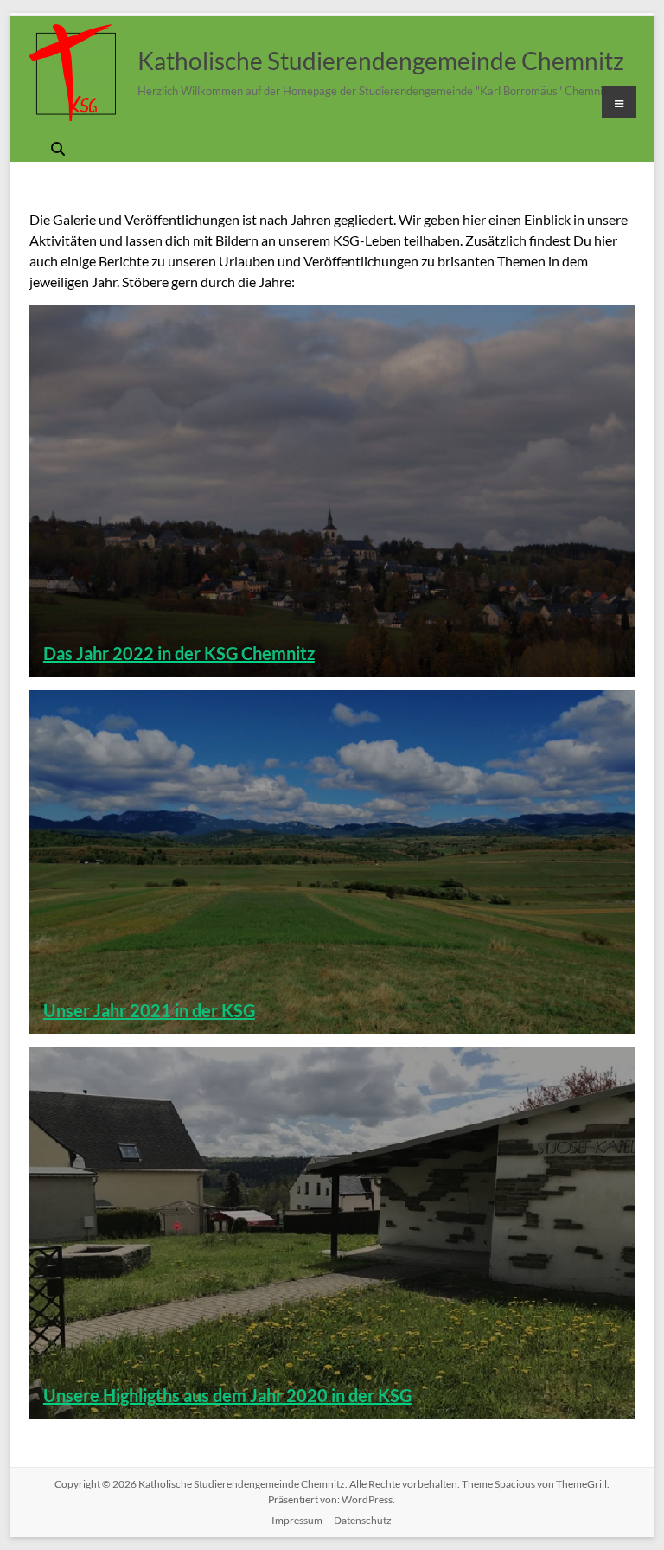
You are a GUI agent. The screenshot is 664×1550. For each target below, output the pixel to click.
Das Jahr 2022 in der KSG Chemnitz (179, 653)
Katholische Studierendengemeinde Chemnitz (380, 60)
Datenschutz (363, 1520)
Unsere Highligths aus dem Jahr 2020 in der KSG (227, 1395)
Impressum (296, 1520)
